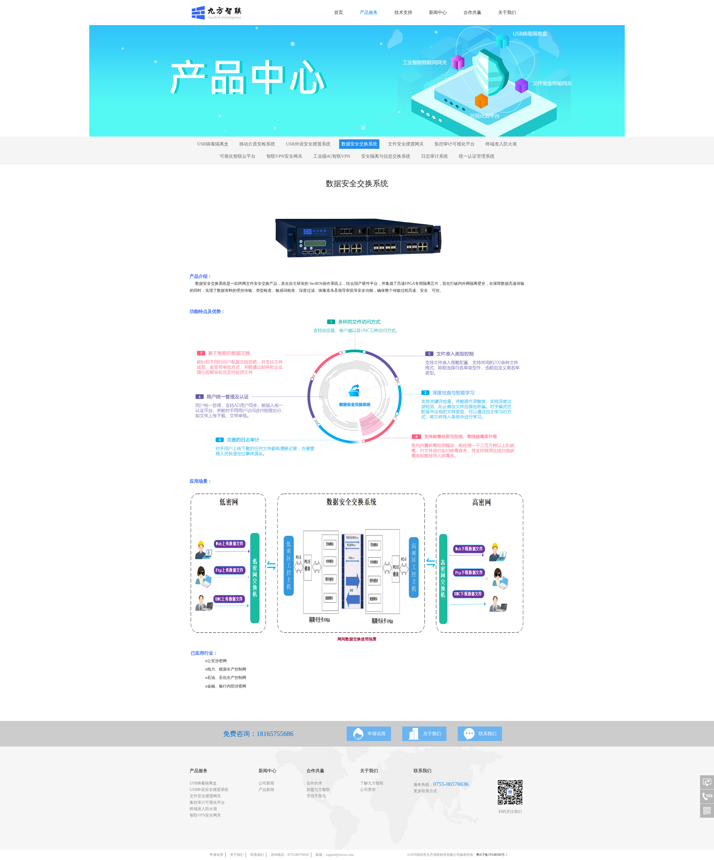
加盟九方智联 (318, 790)
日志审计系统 (434, 156)
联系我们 (487, 733)
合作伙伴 (314, 783)
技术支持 (403, 12)
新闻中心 (438, 12)
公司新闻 (266, 783)
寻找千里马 (316, 796)
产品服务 (369, 12)
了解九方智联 (371, 783)
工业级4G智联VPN (331, 156)
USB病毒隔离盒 (212, 144)
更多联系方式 (425, 791)
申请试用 (376, 733)
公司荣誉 (368, 790)
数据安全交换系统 (359, 144)
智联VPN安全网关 (284, 156)
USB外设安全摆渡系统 (308, 144)
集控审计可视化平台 (455, 144)
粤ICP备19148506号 (490, 855)
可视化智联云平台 (237, 156)
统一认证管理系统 (477, 156)
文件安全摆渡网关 (406, 144)
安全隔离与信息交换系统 (385, 156)
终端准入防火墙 (501, 144)
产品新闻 (266, 790)
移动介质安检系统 (257, 144)
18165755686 (275, 733)
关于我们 (507, 12)
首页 (338, 12)
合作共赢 (472, 12)
